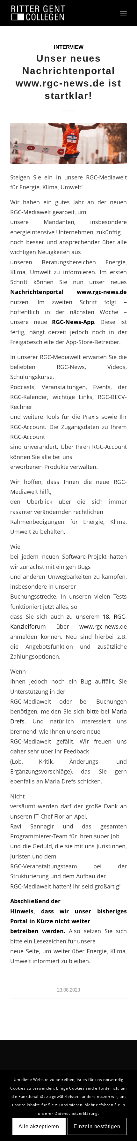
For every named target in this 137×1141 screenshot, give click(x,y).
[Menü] (123, 13)
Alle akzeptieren (38, 1126)
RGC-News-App (73, 322)
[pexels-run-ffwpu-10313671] (68, 143)
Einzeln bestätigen (97, 1126)
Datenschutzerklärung (76, 1113)
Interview (68, 47)
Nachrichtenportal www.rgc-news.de (68, 292)
